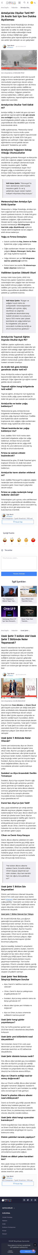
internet (9, 899)
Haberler (14, 7)
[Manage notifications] (33, 1250)
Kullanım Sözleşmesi (8, 1227)
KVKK (4, 1224)
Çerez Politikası (10, 1251)
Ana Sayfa (5, 7)
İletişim (4, 1234)
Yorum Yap (19, 522)
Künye (4, 1230)
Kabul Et (27, 1251)
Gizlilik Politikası (7, 1217)
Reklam (4, 1220)
